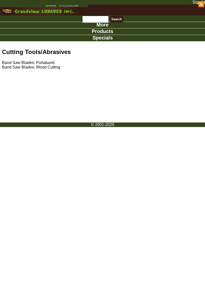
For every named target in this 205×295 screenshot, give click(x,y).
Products (102, 31)
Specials (102, 37)
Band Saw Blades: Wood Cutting (31, 67)
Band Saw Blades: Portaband (28, 62)
